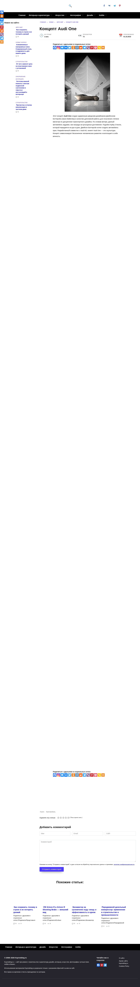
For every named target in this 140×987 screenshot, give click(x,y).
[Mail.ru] (77, 47)
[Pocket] (95, 47)
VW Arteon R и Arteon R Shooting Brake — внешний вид (55, 909)
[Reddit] (80, 47)
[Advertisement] (88, 797)
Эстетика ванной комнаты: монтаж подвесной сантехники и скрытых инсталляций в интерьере (22, 87)
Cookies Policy (124, 966)
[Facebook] (54, 47)
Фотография (75, 15)
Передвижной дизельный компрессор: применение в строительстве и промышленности (113, 911)
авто (42, 812)
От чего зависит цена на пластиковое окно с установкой (24, 66)
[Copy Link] (99, 47)
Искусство (59, 15)
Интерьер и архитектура (39, 15)
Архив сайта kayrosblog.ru (123, 962)
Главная (22, 15)
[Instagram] (58, 47)
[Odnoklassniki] (73, 47)
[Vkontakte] (66, 47)
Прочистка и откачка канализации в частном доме (24, 107)
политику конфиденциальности (124, 864)
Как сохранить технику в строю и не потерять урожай (24, 32)
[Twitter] (69, 47)
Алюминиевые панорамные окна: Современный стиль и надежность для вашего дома (24, 49)
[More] (103, 47)
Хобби (101, 15)
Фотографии (66, 947)
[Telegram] (84, 47)
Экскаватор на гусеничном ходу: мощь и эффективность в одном (84, 909)
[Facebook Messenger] (62, 47)
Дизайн (90, 15)
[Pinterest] (92, 47)
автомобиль (51, 812)
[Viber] (88, 47)
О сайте (121, 958)
